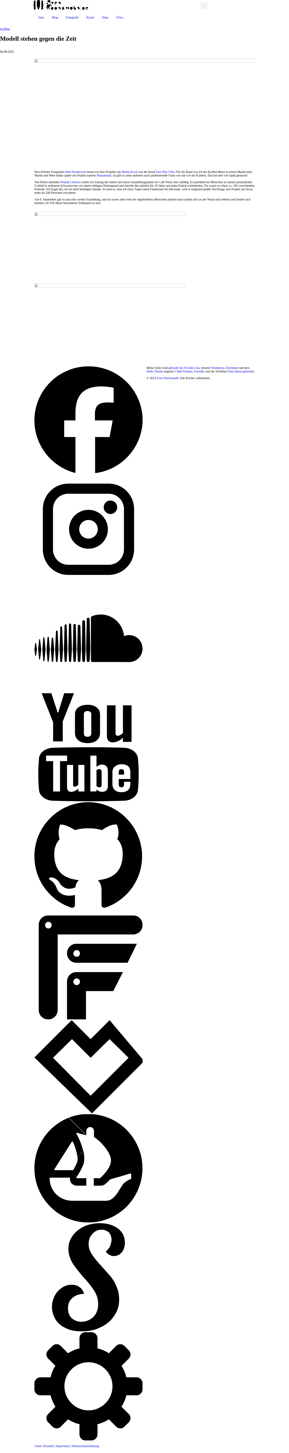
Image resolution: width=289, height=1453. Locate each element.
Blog (55, 17)
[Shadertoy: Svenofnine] (88, 1330)
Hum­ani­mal (104, 175)
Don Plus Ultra (165, 172)
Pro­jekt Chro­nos (71, 182)
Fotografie (72, 17)
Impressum (63, 1446)
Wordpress (217, 367)
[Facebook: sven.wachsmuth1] (88, 473)
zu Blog (5, 28)
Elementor (232, 367)
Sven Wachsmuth (167, 378)
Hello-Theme (154, 371)
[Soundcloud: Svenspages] (88, 691)
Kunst (90, 17)
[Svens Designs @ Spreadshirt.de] (197, 5)
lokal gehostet (244, 371)
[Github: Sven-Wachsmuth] (88, 909)
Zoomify (199, 371)
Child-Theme (183, 371)
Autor (38, 1446)
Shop (105, 17)
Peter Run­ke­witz (75, 172)
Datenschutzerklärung (85, 1446)
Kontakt (49, 1446)
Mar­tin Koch (129, 172)
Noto (231, 371)
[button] (204, 5)
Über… (121, 17)
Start (41, 17)
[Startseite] (60, 9)
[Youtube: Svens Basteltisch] (88, 800)
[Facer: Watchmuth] (88, 1018)
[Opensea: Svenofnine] (88, 1221)
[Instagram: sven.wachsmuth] (88, 582)
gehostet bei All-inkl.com (184, 367)
